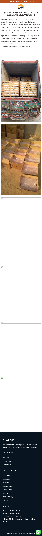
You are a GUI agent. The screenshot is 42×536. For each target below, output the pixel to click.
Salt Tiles (6, 493)
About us (6, 458)
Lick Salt (5, 500)
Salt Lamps (6, 476)
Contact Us (7, 465)
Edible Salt (6, 479)
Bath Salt (6, 483)
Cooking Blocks (8, 490)
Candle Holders (8, 486)
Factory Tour (7, 461)
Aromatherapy (8, 497)
